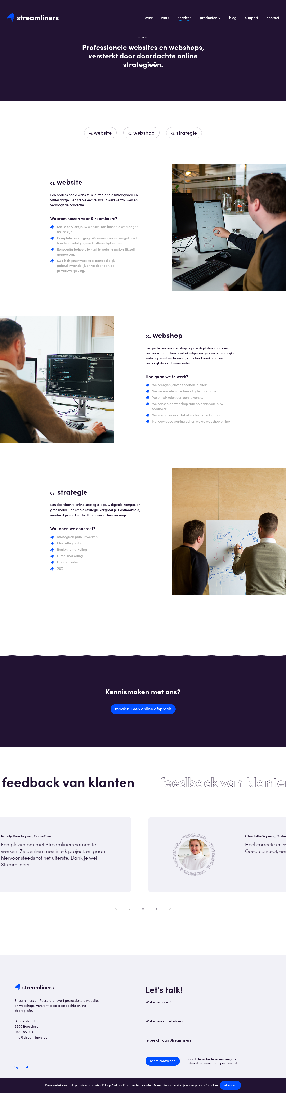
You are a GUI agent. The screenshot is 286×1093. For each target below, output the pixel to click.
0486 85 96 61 (25, 1032)
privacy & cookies (206, 1085)
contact (273, 17)
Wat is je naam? (159, 1001)
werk (165, 17)
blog (233, 17)
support (251, 17)
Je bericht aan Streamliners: (169, 1040)
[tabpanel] (143, 854)
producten (208, 17)
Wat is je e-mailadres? (164, 1021)
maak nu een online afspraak (143, 708)
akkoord (230, 1085)
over (149, 17)
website (100, 132)
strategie (184, 132)
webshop (141, 132)
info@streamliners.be (31, 1037)
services (184, 17)
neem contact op (162, 1060)
